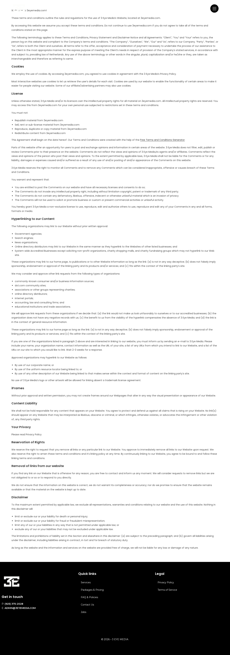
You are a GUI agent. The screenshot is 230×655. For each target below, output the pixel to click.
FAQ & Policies (89, 597)
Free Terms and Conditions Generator (162, 140)
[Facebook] (15, 621)
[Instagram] (6, 621)
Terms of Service (167, 589)
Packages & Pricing (92, 589)
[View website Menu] (214, 8)
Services (86, 582)
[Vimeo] (24, 621)
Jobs (83, 612)
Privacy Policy (166, 582)
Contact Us (87, 604)
